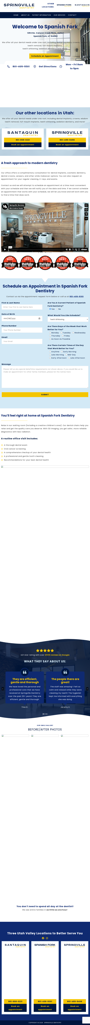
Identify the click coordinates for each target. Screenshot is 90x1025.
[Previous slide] (3, 688)
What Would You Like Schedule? (64, 315)
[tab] (43, 714)
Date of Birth (8, 314)
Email (4, 337)
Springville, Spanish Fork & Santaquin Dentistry (19, 6)
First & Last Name (11, 303)
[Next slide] (87, 688)
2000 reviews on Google (57, 655)
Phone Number (9, 326)
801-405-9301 (77, 296)
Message (6, 364)
